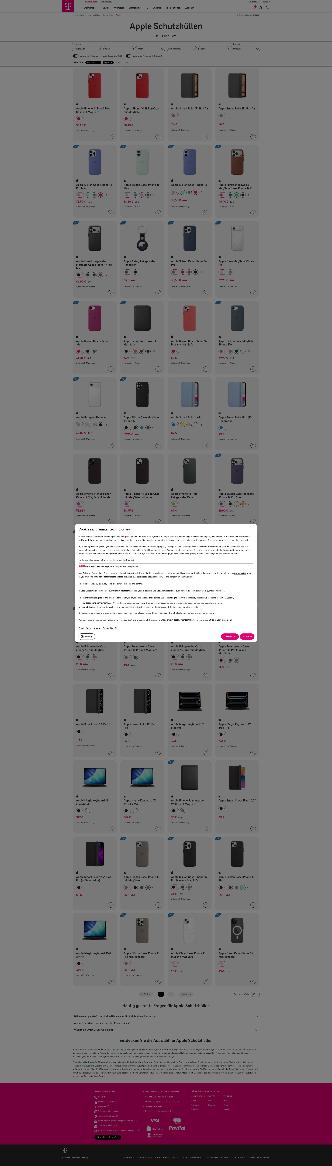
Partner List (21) (110, 628)
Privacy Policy (85, 628)
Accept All (247, 636)
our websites (240, 573)
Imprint (97, 628)
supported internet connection (109, 576)
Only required (230, 636)
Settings (89, 636)
